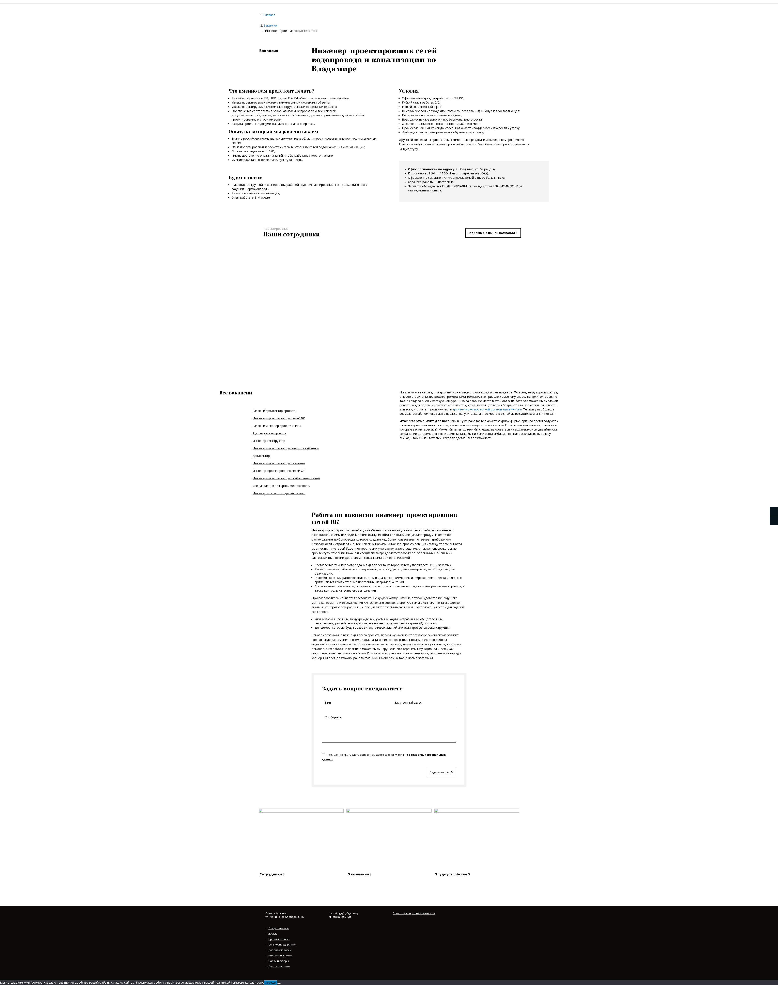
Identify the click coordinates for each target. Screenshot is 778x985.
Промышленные (279, 939)
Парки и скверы (278, 961)
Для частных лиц (279, 966)
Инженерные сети (280, 955)
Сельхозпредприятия (282, 944)
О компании (358, 874)
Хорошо (270, 982)
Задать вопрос (440, 772)
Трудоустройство (451, 874)
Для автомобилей (279, 950)
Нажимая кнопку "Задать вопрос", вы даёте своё (384, 757)
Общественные (278, 928)
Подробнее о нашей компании (491, 233)
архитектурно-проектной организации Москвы (487, 409)
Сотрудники (271, 874)
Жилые (272, 933)
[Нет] (279, 983)
